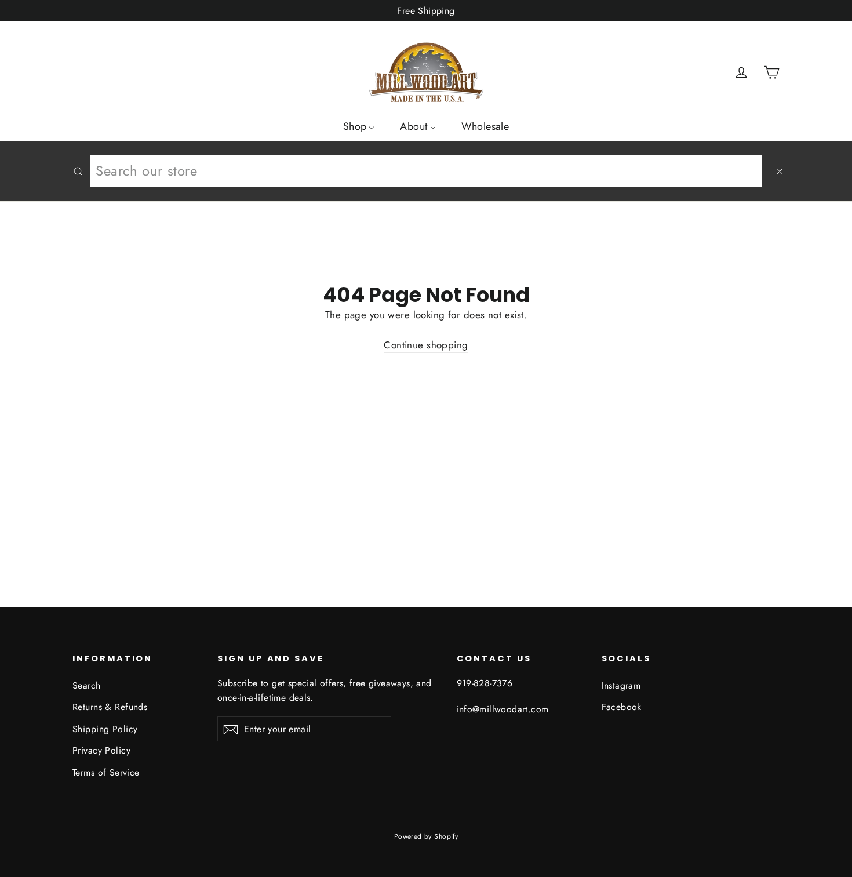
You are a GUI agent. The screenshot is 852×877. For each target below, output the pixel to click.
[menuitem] (359, 125)
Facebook (622, 707)
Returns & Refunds (109, 707)
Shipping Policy (104, 729)
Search (86, 685)
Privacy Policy (101, 750)
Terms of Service (106, 772)
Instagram (621, 685)
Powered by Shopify (426, 836)
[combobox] (426, 171)
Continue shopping (426, 345)
